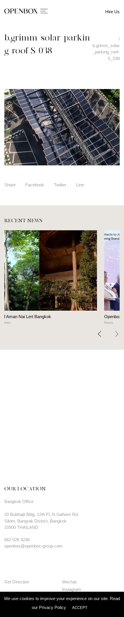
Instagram (71, 589)
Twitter (60, 184)
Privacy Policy (52, 607)
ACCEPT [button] (79, 608)
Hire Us (112, 11)
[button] (117, 334)
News (35, 323)
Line (80, 184)
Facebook (34, 184)
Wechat (69, 581)
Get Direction (16, 581)
